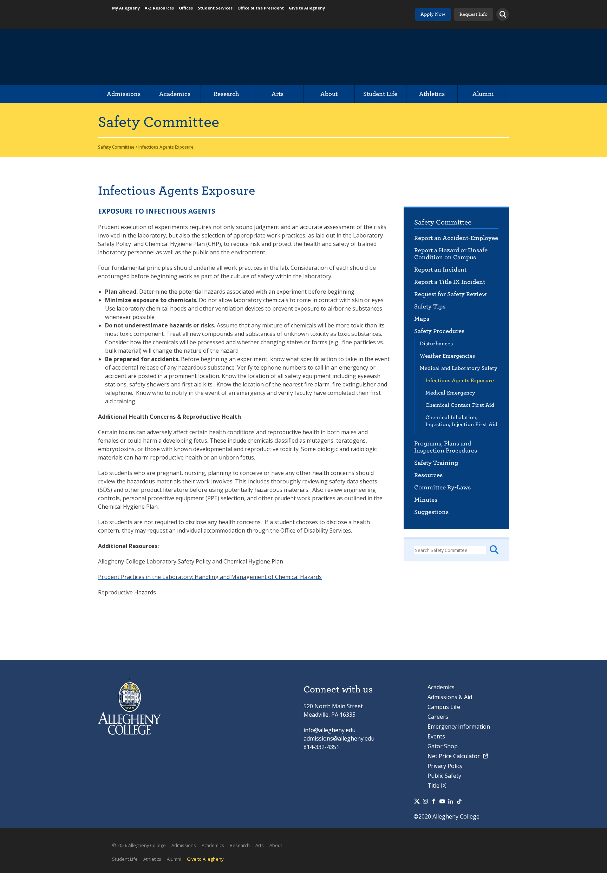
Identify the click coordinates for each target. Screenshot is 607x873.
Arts (277, 94)
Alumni (483, 94)
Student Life (380, 94)
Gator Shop (442, 746)
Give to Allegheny (307, 8)
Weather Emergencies (447, 356)
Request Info (473, 14)
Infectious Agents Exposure (459, 380)
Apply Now (432, 14)
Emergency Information (458, 726)
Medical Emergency (450, 393)
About (329, 94)
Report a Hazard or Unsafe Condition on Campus (451, 254)
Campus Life (443, 707)
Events (436, 736)
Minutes (425, 499)
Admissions (124, 94)
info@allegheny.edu (329, 730)
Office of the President (260, 8)
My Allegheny (126, 8)
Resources (428, 475)
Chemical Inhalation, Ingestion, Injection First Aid (461, 421)
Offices (186, 8)
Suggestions (431, 512)
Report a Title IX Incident (449, 282)
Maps (421, 318)
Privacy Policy (445, 766)
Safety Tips (429, 306)
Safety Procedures (439, 331)
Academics (174, 94)
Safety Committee (442, 222)
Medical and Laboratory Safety (458, 368)
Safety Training (436, 463)
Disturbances (436, 343)
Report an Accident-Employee (456, 238)
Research (226, 94)
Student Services (215, 8)
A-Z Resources (159, 8)
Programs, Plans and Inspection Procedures (445, 447)
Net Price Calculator (454, 756)
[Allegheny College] (179, 57)
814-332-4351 (321, 747)
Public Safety (444, 776)
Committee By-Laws (442, 487)
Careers (437, 717)
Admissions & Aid (449, 697)
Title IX (436, 785)
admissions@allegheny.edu (339, 738)
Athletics (432, 94)
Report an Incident (440, 269)
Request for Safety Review (450, 294)
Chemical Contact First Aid (459, 405)
